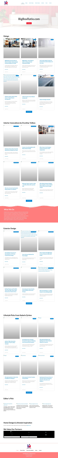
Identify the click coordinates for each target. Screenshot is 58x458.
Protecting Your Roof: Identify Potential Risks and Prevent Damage (28, 290)
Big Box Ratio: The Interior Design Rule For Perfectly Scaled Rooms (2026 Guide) (34, 406)
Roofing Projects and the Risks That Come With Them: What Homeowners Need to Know (11, 290)
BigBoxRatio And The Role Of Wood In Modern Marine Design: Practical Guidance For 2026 (11, 62)
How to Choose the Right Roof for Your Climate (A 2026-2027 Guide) (46, 254)
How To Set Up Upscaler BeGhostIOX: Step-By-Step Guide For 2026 (21, 406)
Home (17, 450)
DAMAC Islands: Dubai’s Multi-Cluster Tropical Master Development (11, 98)
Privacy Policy (22, 450)
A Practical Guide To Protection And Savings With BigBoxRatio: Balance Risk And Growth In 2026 (48, 408)
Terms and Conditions (30, 450)
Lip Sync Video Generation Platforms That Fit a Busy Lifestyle (10, 342)
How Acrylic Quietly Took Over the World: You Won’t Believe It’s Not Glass (46, 62)
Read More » (6, 69)
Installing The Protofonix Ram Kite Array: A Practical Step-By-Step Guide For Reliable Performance (10, 407)
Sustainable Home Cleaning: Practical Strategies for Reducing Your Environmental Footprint (28, 341)
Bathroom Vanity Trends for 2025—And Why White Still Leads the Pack (29, 185)
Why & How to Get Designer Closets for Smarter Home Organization (45, 148)
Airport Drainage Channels (45, 99)
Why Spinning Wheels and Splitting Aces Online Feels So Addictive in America (46, 341)
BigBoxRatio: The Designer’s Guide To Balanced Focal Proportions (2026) (28, 62)
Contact (40, 450)
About (36, 450)
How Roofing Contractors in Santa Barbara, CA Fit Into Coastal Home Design (10, 254)
